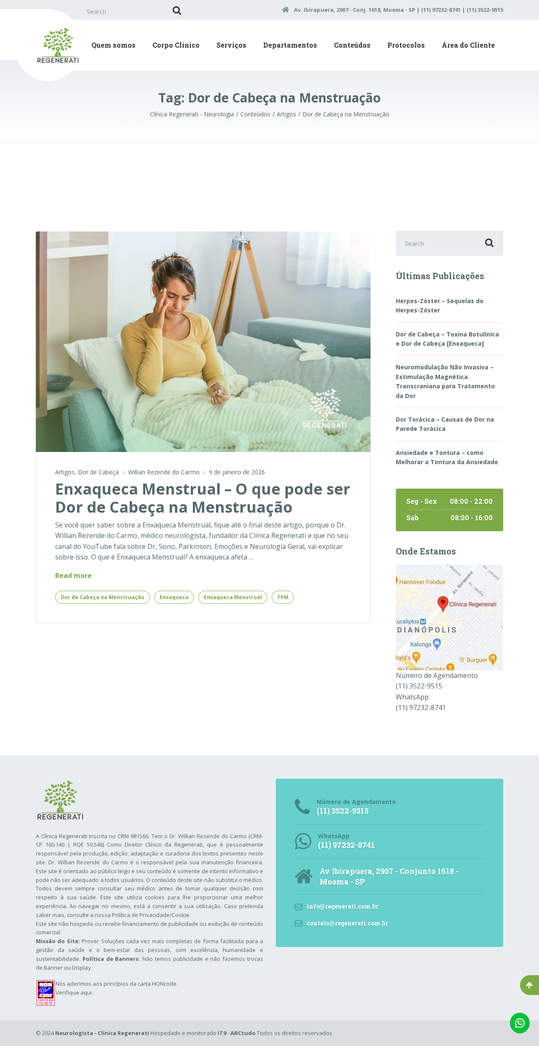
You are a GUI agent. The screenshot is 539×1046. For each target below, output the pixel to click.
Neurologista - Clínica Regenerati (102, 1033)
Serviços (231, 44)
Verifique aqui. (74, 992)
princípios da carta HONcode (140, 983)
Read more (73, 575)
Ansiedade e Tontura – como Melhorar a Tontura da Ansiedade (447, 457)
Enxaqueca (174, 597)
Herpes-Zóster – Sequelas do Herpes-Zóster (439, 305)
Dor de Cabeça (98, 472)
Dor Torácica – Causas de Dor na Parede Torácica (445, 424)
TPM (282, 597)
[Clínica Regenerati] (449, 616)
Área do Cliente (468, 44)
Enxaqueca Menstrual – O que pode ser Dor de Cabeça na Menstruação (202, 498)
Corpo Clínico (176, 44)
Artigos (65, 472)
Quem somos (113, 44)
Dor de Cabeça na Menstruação (102, 597)
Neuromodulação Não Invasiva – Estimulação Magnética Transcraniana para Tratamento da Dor (445, 381)
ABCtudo (243, 1033)
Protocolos (406, 44)
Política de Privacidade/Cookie (150, 915)
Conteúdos (352, 44)
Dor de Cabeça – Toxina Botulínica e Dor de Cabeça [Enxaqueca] (447, 338)
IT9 (222, 1033)
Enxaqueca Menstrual (233, 597)
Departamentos (290, 44)
